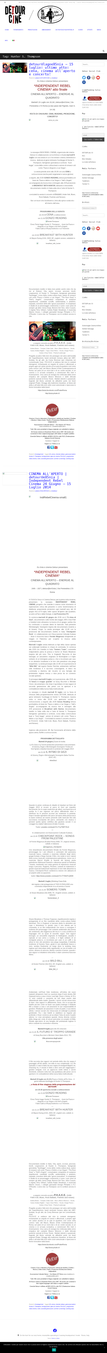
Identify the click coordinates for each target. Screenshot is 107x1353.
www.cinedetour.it (45, 426)
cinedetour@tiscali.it (58, 426)
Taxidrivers (85, 181)
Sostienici (48, 441)
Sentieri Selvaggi (88, 178)
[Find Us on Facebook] (5, 2)
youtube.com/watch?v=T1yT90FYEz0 (55, 827)
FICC (83, 156)
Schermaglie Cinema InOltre (91, 175)
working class (70, 458)
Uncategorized (39, 454)
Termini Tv (85, 184)
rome (38, 458)
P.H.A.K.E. (63, 456)
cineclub (57, 454)
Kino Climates (86, 159)
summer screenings (59, 458)
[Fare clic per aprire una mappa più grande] (93, 121)
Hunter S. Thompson (35, 456)
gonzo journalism (70, 454)
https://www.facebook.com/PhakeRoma (52, 390)
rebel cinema (33, 458)
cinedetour (54, 78)
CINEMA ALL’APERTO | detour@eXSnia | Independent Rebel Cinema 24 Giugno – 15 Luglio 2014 (50, 480)
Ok (54, 1350)
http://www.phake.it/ (52, 393)
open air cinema (55, 456)
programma (69, 456)
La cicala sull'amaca (89, 162)
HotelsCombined (90, 193)
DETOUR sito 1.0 (87, 153)
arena (53, 454)
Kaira (58, 1338)
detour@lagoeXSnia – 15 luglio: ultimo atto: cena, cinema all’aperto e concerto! (52, 69)
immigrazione (46, 456)
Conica (53, 1338)
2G (50, 454)
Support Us (56, 441)
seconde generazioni (47, 458)
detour (63, 454)
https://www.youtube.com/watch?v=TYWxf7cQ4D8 (54, 876)
